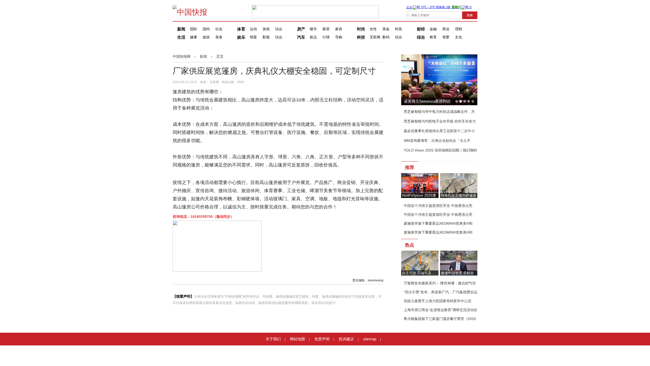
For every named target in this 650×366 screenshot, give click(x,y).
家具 (338, 29)
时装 (398, 29)
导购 (338, 37)
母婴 (445, 37)
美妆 (385, 29)
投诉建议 (346, 339)
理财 (458, 29)
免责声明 (322, 339)
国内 (206, 29)
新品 (313, 37)
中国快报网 (181, 56)
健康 (193, 37)
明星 (253, 37)
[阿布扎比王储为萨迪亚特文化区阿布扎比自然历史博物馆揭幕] (458, 185)
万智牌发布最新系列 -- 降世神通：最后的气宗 (440, 283)
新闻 (181, 29)
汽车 (301, 37)
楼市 (313, 29)
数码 (385, 37)
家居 (326, 29)
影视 (266, 37)
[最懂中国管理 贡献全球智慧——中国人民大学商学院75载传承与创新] (458, 263)
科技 (361, 37)
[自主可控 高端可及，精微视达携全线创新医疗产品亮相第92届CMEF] (419, 263)
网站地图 (297, 339)
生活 (181, 37)
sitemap (369, 339)
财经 (421, 29)
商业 (445, 29)
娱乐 (241, 37)
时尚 (361, 29)
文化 (458, 37)
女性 (373, 29)
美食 (218, 37)
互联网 (375, 37)
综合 (278, 29)
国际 (193, 29)
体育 (241, 29)
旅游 (206, 37)
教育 (433, 37)
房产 (301, 29)
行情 (326, 37)
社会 (218, 29)
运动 (253, 29)
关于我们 (273, 339)
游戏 (266, 29)
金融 (433, 29)
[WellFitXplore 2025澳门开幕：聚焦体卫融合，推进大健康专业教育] (419, 185)
